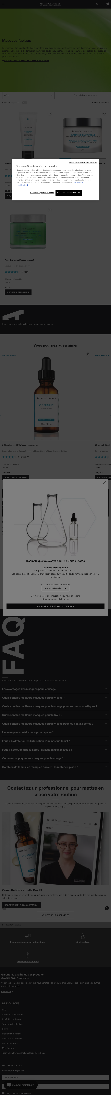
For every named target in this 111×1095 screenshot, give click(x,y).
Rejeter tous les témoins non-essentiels (83, 162)
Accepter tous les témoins (68, 193)
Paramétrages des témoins (42, 192)
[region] (55, 179)
